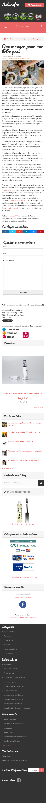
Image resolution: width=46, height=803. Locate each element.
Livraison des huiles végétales (14, 677)
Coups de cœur (9, 640)
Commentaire (8, 261)
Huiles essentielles (10, 649)
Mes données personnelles (13, 704)
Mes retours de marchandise (14, 724)
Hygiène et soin (24, 58)
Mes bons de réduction (12, 741)
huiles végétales (13, 208)
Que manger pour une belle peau (29, 39)
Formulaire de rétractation (13, 699)
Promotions (9, 343)
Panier (36, 5)
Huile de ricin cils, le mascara (23, 524)
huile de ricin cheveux (18, 200)
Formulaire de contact (23, 598)
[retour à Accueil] (5, 39)
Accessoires (8, 636)
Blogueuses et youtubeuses (13, 695)
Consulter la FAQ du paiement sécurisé (23, 577)
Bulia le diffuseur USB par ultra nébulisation (23, 393)
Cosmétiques (8, 653)
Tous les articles (7, 468)
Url (4, 254)
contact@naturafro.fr (19, 760)
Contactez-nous (9, 673)
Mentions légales (10, 682)
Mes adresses (8, 732)
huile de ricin (8, 190)
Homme (7, 645)
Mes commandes (10, 719)
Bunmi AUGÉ (15, 216)
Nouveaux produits (11, 669)
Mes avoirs (8, 728)
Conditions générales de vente (14, 686)
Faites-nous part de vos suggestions (23, 617)
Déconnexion (6, 746)
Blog (11, 39)
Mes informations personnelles (15, 737)
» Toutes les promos (38, 407)
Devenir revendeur (10, 691)
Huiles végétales (14, 58)
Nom (5, 246)
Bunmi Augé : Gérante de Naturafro (17, 708)
